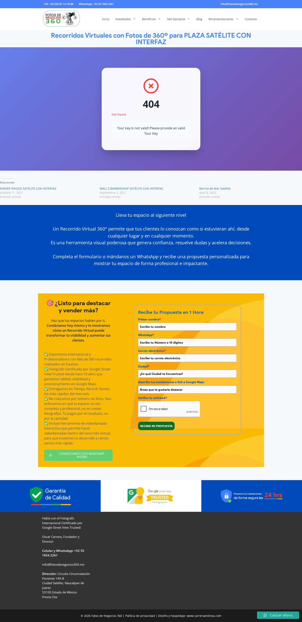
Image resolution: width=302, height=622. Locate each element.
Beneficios (149, 19)
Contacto (251, 19)
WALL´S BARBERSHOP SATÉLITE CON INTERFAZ (131, 188)
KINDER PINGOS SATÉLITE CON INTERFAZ (28, 188)
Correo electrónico (152, 351)
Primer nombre (149, 319)
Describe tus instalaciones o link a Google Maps (171, 382)
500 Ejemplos (176, 19)
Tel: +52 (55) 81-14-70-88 (58, 4)
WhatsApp (146, 335)
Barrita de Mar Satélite (215, 188)
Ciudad (143, 366)
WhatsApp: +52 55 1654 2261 (96, 4)
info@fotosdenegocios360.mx (239, 4)
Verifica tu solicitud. (152, 398)
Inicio (105, 19)
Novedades (123, 19)
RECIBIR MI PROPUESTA (156, 426)
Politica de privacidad (140, 616)
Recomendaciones (221, 19)
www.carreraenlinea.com (204, 616)
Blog (199, 19)
